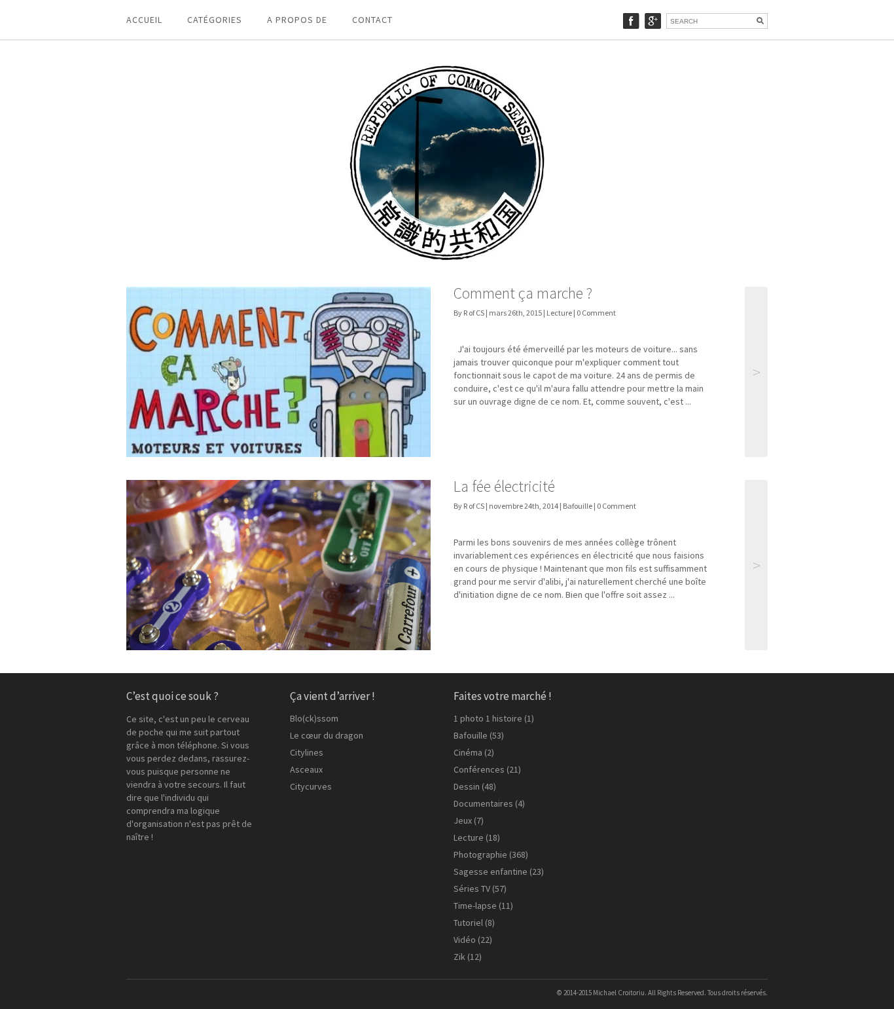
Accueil (144, 20)
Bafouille (577, 506)
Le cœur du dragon (326, 735)
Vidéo (465, 939)
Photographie (480, 854)
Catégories (214, 20)
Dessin (467, 786)
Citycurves (311, 786)
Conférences (479, 769)
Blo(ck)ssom (314, 718)
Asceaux (306, 769)
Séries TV (472, 888)
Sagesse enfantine (490, 871)
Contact (372, 20)
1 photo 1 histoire (488, 718)
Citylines (306, 752)
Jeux (463, 820)
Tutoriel (468, 922)
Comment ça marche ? (523, 293)
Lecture (559, 313)
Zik (459, 957)
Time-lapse (475, 905)
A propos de (297, 20)
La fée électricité (504, 486)
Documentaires (483, 803)
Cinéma (468, 752)
